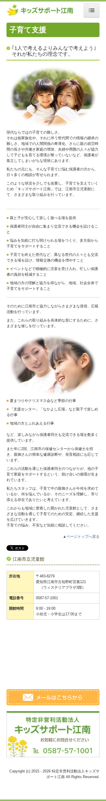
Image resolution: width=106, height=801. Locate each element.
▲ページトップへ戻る (81, 536)
